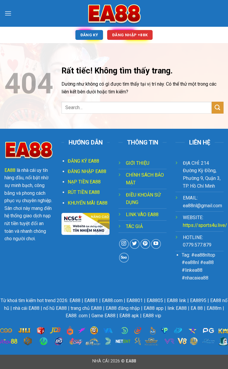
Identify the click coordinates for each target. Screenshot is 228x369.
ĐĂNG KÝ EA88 (83, 161)
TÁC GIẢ (134, 226)
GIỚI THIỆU (137, 163)
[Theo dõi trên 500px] (124, 258)
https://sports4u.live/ (205, 225)
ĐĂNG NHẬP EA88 (87, 171)
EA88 (9, 170)
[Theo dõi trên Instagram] (124, 244)
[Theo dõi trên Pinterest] (145, 244)
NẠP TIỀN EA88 (84, 182)
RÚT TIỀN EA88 (84, 192)
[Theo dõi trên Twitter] (135, 244)
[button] (8, 13)
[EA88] (114, 13)
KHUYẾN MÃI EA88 (87, 203)
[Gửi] (218, 107)
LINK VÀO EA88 (142, 214)
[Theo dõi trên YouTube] (156, 244)
